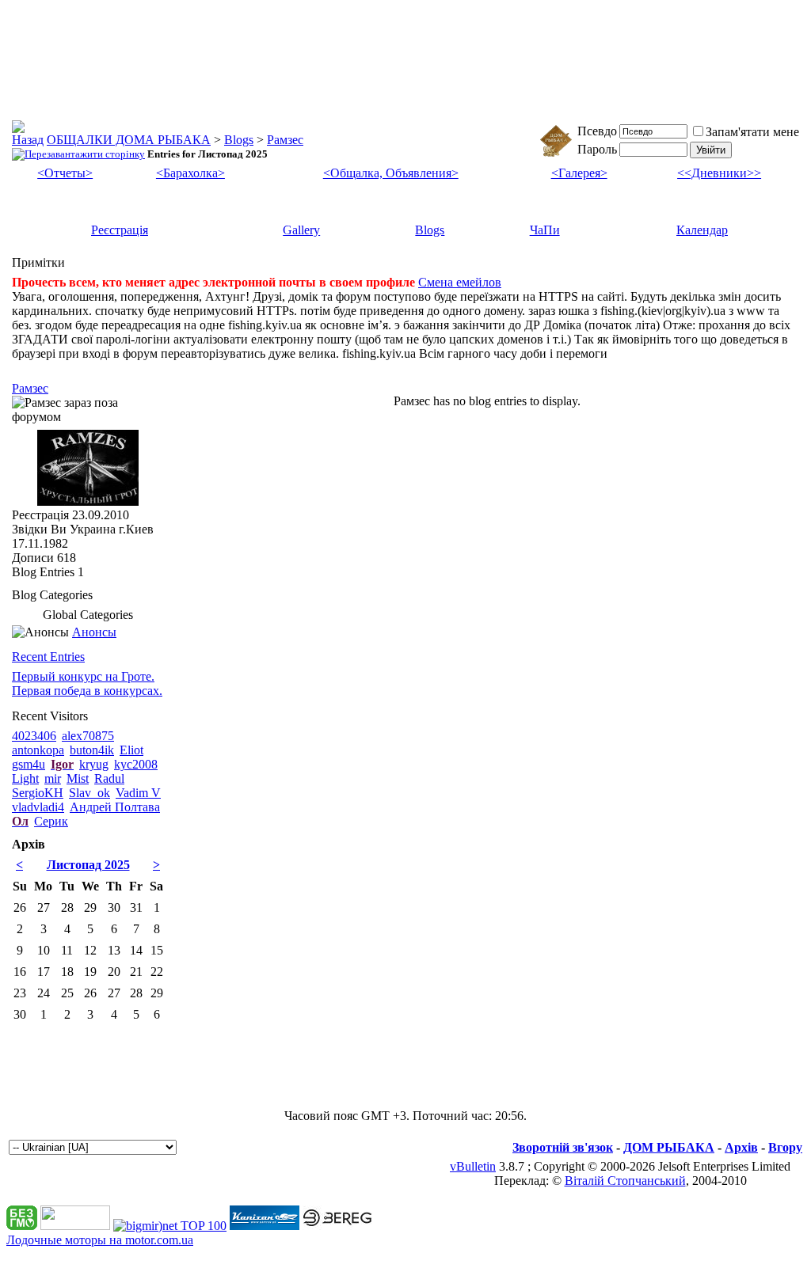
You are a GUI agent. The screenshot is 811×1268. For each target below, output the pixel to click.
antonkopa (38, 750)
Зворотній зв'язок (562, 1147)
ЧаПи (545, 230)
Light (25, 778)
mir (52, 778)
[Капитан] (264, 1225)
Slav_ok (89, 792)
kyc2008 (136, 764)
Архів (741, 1147)
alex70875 (88, 735)
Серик (51, 821)
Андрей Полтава (115, 807)
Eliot (131, 750)
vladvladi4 (38, 807)
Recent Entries (48, 656)
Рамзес (285, 139)
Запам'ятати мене (752, 132)
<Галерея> (579, 173)
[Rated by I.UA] (75, 1225)
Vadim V (138, 792)
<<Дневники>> (719, 173)
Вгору (785, 1147)
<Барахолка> (190, 173)
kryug (94, 764)
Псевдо (597, 131)
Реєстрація (119, 230)
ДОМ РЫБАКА (668, 1147)
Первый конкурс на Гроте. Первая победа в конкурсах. (87, 683)
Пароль (597, 149)
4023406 (34, 735)
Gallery (301, 230)
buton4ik (92, 750)
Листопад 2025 (88, 864)
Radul (109, 778)
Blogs (238, 139)
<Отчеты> (65, 173)
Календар (702, 230)
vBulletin (473, 1166)
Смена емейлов (459, 282)
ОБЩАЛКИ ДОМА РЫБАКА (129, 139)
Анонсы (94, 632)
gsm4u (28, 764)
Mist (78, 778)
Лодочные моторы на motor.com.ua (99, 1240)
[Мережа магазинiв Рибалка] (337, 1225)
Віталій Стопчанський (625, 1180)
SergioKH (37, 792)
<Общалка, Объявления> (391, 173)
